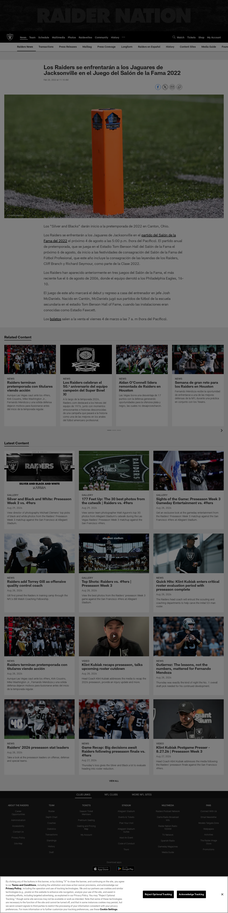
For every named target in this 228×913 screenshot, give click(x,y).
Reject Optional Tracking (158, 894)
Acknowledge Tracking (191, 894)
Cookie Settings (108, 909)
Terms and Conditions (24, 885)
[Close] (222, 894)
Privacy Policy (13, 888)
